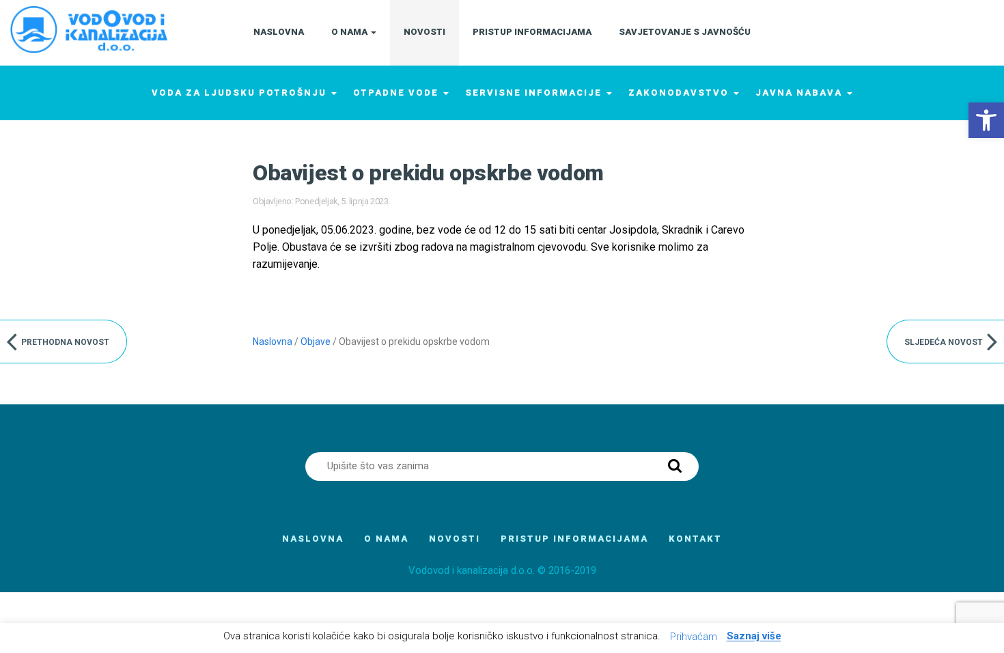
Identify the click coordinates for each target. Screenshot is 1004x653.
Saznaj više (754, 636)
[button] (986, 120)
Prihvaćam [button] (693, 636)
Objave (316, 341)
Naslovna (272, 341)
